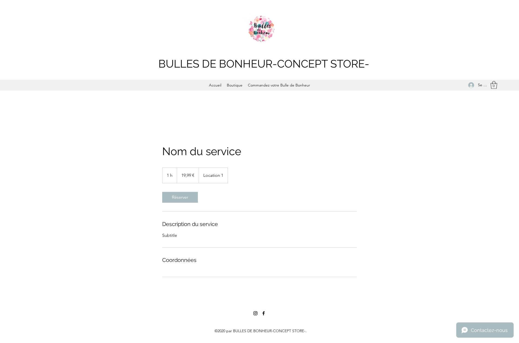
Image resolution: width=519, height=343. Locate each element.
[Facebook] (263, 313)
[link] (180, 197)
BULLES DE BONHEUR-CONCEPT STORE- (263, 63)
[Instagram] (255, 313)
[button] (494, 85)
